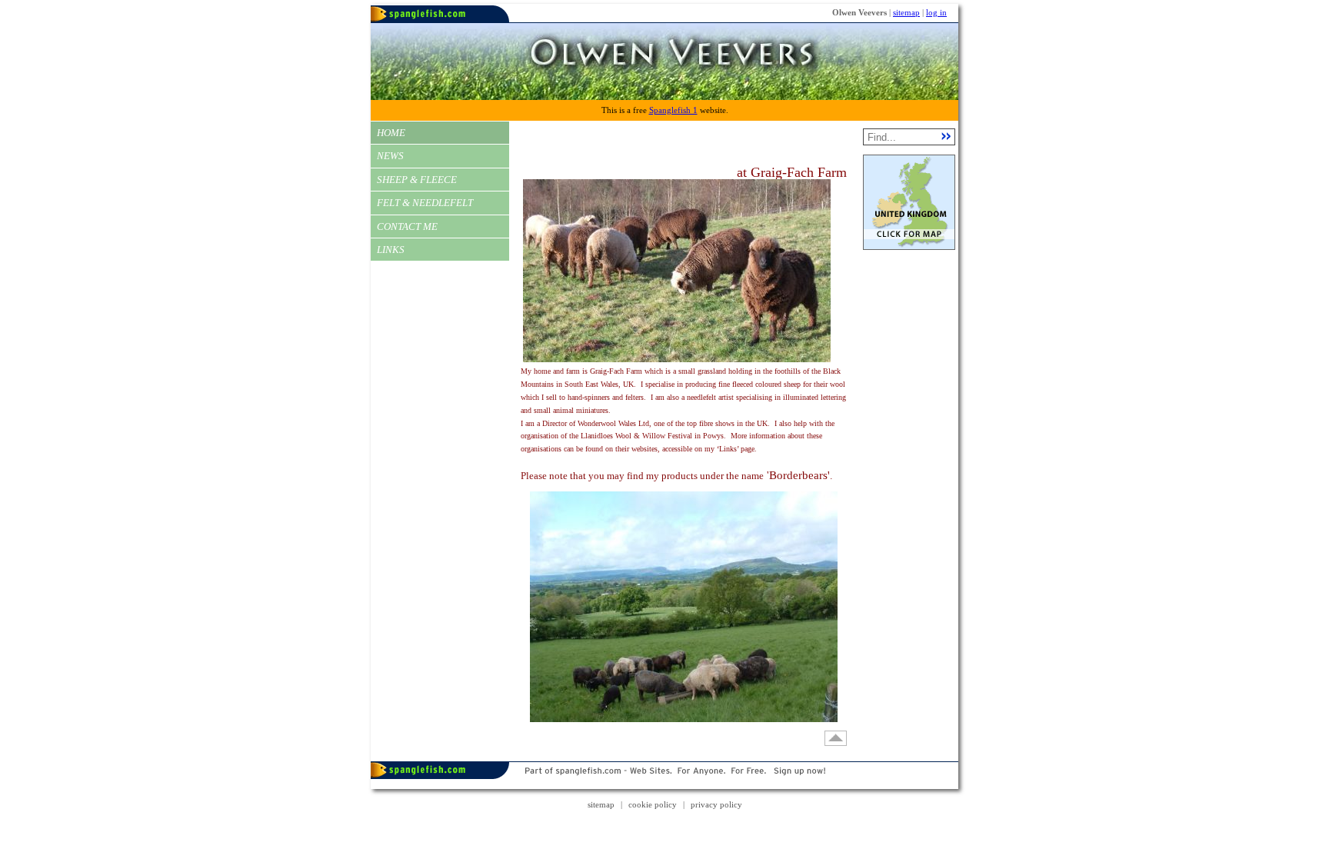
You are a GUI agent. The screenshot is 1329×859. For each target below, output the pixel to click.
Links (391, 249)
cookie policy (652, 804)
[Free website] (664, 786)
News (390, 155)
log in (936, 12)
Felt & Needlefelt (425, 202)
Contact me (407, 226)
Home (391, 132)
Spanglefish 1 (673, 110)
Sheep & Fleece (417, 179)
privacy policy (716, 804)
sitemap (906, 12)
